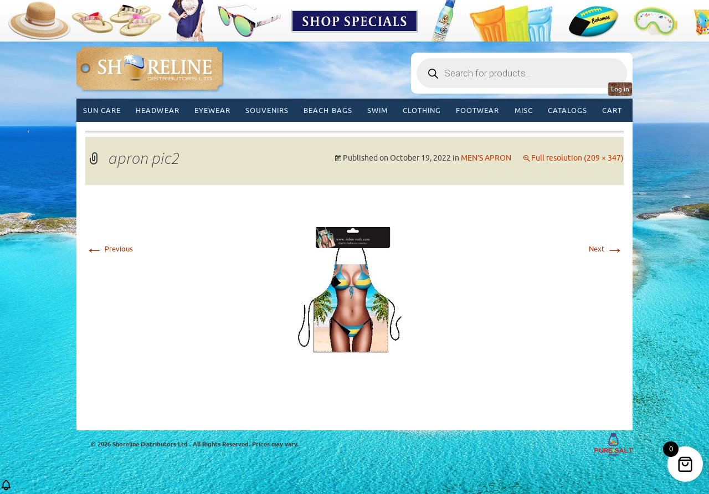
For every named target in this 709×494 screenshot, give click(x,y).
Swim (377, 110)
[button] (6, 488)
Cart (612, 110)
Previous (109, 249)
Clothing (422, 110)
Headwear (157, 110)
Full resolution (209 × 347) (577, 158)
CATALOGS (567, 110)
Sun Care (102, 110)
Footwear (477, 110)
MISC (524, 110)
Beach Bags (328, 110)
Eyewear (212, 110)
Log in (620, 89)
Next (606, 249)
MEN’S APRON (486, 158)
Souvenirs (267, 110)
